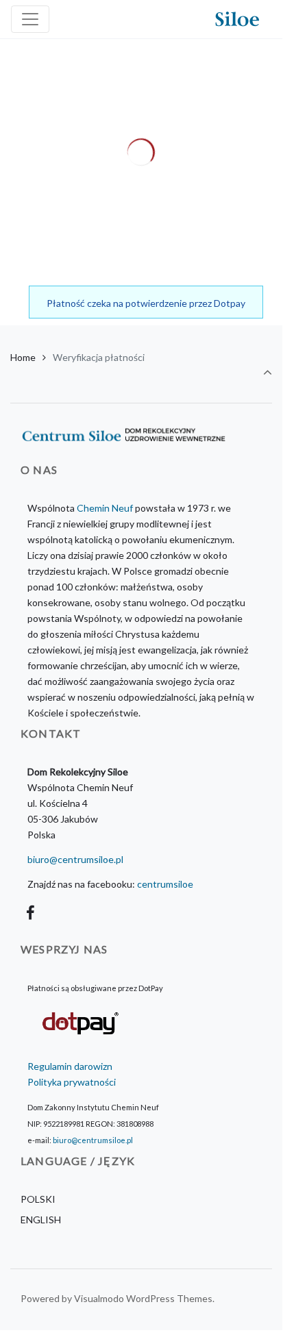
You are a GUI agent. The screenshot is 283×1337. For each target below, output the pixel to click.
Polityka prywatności (71, 1082)
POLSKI (38, 1199)
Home (23, 357)
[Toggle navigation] (30, 19)
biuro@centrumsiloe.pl (75, 859)
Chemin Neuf (105, 508)
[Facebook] (31, 912)
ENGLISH (41, 1219)
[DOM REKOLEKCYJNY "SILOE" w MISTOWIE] (237, 19)
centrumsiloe (165, 884)
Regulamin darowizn (69, 1066)
